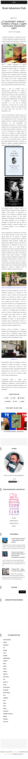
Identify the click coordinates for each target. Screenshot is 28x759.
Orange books (6, 658)
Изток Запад (6, 692)
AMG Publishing (7, 639)
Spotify (14, 518)
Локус (4, 703)
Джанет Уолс (13, 18)
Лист (4, 700)
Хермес (5, 716)
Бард (4, 663)
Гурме (4, 668)
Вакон (4, 666)
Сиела (4, 708)
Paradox (5, 660)
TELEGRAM (22, 398)
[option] (14, 423)
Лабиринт (5, 697)
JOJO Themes (8, 754)
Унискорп (5, 711)
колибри (5, 719)
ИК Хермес (5, 690)
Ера (4, 679)
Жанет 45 (5, 682)
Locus (4, 653)
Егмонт (5, 671)
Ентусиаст (6, 676)
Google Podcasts (14, 523)
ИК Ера (4, 684)
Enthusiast (6, 645)
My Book (5, 655)
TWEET (14, 398)
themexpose (15, 752)
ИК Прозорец (6, 687)
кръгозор (5, 721)
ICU (4, 647)
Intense (5, 650)
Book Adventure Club (14, 8)
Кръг (4, 695)
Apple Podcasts (14, 520)
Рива (4, 705)
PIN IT (16, 401)
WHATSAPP (8, 401)
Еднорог (5, 674)
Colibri (5, 642)
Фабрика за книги (8, 713)
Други (14, 526)
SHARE (6, 398)
